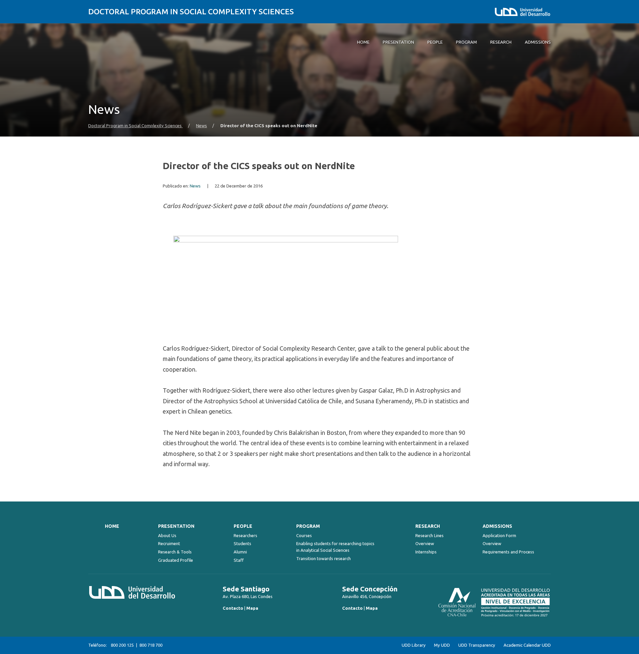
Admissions (497, 526)
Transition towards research (323, 558)
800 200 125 (122, 645)
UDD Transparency (476, 645)
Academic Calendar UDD (527, 645)
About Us (167, 535)
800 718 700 (150, 645)
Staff (239, 560)
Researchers (245, 535)
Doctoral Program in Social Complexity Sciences (191, 11)
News (201, 125)
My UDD (442, 645)
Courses (304, 535)
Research (427, 526)
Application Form (499, 535)
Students (242, 543)
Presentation (176, 526)
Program (308, 526)
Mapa (252, 608)
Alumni (240, 551)
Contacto (233, 608)
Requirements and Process (508, 551)
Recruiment (169, 543)
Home (112, 526)
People (243, 526)
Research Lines (429, 535)
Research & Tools (175, 551)
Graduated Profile (175, 560)
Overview (424, 543)
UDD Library (414, 645)
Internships (426, 551)
